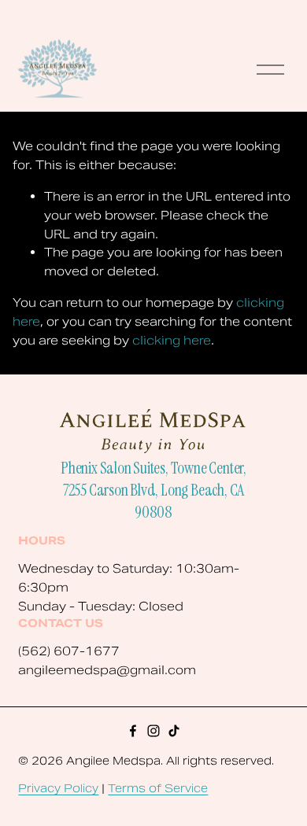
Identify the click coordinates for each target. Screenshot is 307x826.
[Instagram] (153, 731)
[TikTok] (174, 731)
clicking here (171, 340)
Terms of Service (158, 788)
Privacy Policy (58, 788)
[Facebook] (133, 731)
